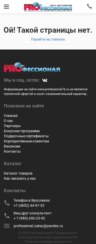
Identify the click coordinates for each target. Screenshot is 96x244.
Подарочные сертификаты (26, 136)
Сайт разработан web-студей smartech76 (48, 237)
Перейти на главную (48, 39)
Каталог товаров (18, 173)
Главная (11, 116)
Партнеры (12, 126)
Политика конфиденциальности (48, 241)
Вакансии (12, 146)
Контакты (12, 151)
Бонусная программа (22, 131)
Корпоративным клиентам (26, 141)
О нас (8, 121)
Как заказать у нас (20, 178)
